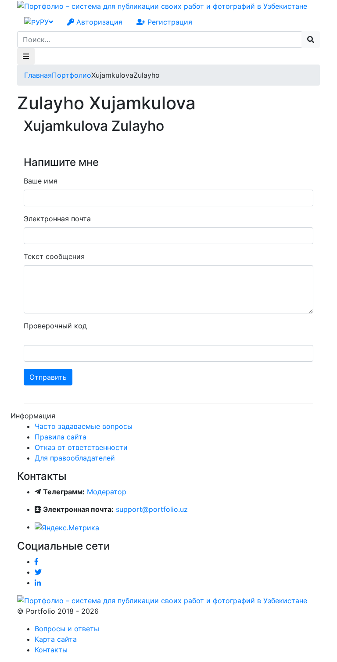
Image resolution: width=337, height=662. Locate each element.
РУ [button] (44, 22)
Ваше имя (40, 180)
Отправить (48, 377)
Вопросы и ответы (67, 628)
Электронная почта (57, 218)
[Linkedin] (38, 582)
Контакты (51, 649)
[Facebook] (36, 561)
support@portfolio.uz (152, 509)
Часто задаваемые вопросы (84, 426)
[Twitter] (38, 572)
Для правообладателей (75, 457)
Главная (38, 75)
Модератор (106, 491)
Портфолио (71, 75)
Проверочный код (55, 325)
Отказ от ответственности (81, 447)
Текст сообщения (54, 256)
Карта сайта (56, 639)
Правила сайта (60, 436)
